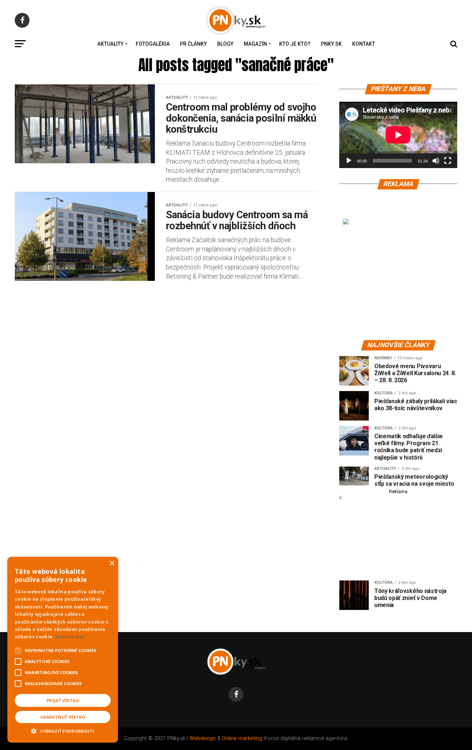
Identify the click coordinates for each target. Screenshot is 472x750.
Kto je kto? (294, 44)
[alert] (62, 650)
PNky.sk (331, 44)
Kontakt (363, 44)
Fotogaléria (153, 44)
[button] (63, 730)
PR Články (193, 44)
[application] (398, 135)
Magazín (255, 44)
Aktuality (110, 44)
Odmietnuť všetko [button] (62, 717)
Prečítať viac (69, 636)
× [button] (111, 563)
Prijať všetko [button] (62, 700)
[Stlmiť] (436, 160)
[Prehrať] (349, 160)
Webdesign (203, 738)
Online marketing (242, 738)
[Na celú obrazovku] (447, 160)
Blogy (225, 44)
